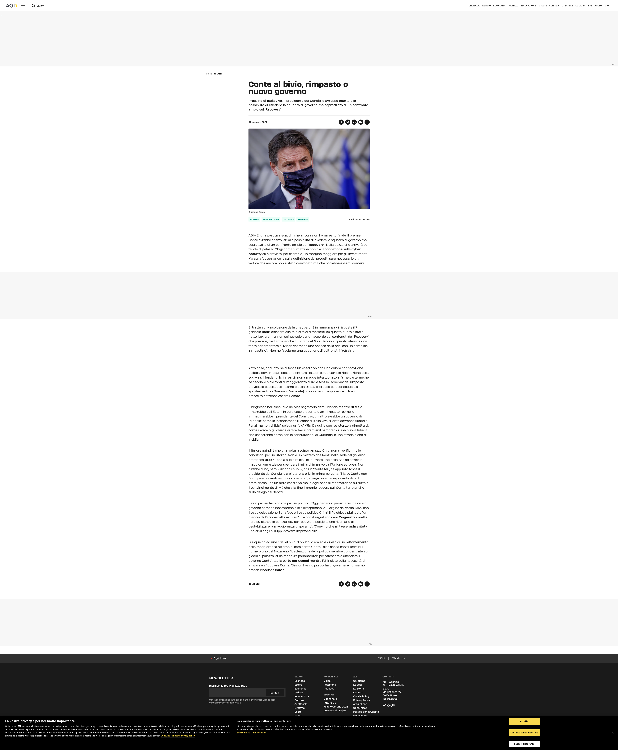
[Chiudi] (612, 732)
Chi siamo (359, 680)
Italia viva (288, 219)
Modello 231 (360, 715)
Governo (254, 219)
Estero (486, 6)
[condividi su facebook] (341, 122)
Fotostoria (330, 684)
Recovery (303, 219)
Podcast (329, 688)
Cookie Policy (361, 696)
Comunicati (360, 707)
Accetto (524, 721)
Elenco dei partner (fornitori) (252, 732)
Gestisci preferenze (524, 743)
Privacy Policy (361, 700)
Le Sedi (357, 684)
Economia (499, 6)
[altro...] (367, 122)
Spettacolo (595, 6)
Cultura (580, 6)
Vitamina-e (330, 698)
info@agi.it (389, 705)
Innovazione (528, 6)
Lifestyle (567, 6)
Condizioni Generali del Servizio (225, 702)
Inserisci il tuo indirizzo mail (228, 686)
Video (327, 680)
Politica (513, 6)
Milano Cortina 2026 (336, 706)
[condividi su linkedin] (354, 122)
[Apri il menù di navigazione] (23, 5)
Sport (608, 6)
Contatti (358, 692)
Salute (542, 6)
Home (209, 74)
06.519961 (392, 698)
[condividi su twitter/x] (347, 122)
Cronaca (474, 6)
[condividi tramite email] (360, 122)
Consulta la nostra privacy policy (178, 735)
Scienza (554, 6)
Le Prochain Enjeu (335, 710)
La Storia (358, 688)
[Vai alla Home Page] (11, 5)
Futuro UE (330, 702)
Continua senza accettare (524, 732)
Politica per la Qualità (366, 711)
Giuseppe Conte (271, 219)
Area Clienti (360, 704)
